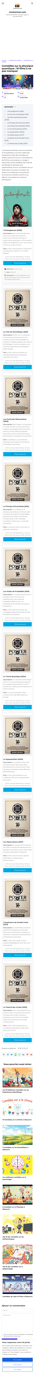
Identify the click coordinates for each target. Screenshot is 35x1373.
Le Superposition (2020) (15, 132)
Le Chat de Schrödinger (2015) (18, 114)
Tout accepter (17, 1360)
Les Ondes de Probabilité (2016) (18, 126)
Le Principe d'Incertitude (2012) (18, 123)
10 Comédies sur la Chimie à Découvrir (17, 1120)
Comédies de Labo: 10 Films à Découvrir (18, 1296)
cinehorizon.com (17, 12)
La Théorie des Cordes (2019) (17, 143)
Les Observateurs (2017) (15, 135)
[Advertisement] (17, 39)
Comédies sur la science (12, 85)
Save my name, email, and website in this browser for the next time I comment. (18, 1335)
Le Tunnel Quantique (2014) (17, 129)
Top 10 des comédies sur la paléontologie (13, 1268)
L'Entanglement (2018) (15, 111)
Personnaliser (17, 1364)
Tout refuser (17, 1369)
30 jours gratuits (20, 263)
